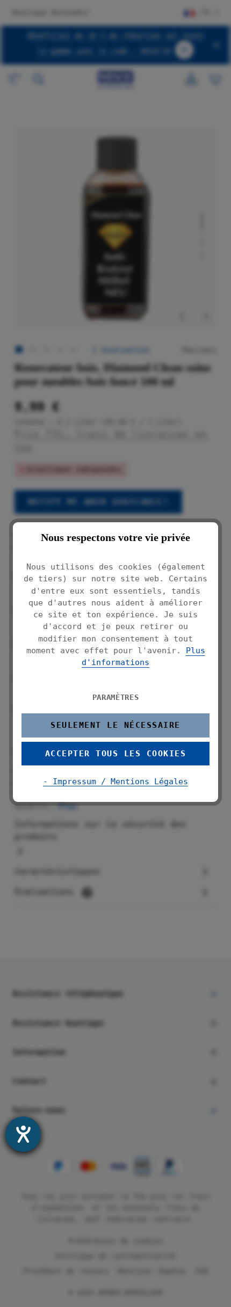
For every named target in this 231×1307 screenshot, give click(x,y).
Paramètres (115, 697)
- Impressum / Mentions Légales (115, 781)
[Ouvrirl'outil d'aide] (23, 1134)
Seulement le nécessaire (115, 724)
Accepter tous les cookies (115, 753)
